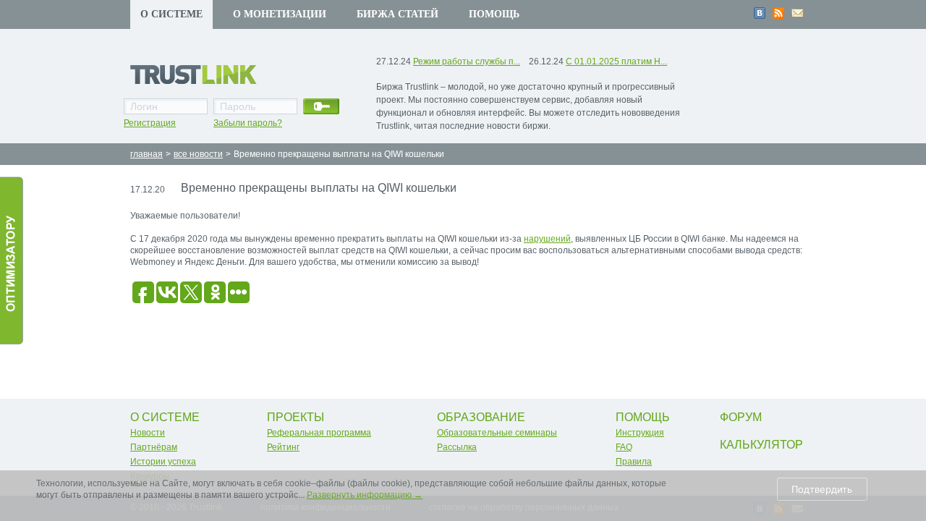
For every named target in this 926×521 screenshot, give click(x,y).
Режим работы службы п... (466, 61)
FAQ (624, 447)
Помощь (494, 14)
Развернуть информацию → (364, 495)
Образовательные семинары (497, 433)
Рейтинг (283, 447)
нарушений (547, 239)
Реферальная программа (319, 433)
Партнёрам (153, 447)
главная (146, 154)
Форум (741, 417)
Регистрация (150, 123)
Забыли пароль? (247, 123)
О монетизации (279, 14)
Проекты (295, 417)
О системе (171, 14)
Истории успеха (163, 462)
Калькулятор (761, 445)
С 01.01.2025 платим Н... (616, 61)
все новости (198, 154)
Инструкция (640, 433)
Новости (147, 433)
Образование (481, 417)
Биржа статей (397, 14)
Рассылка (457, 447)
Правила (634, 462)
